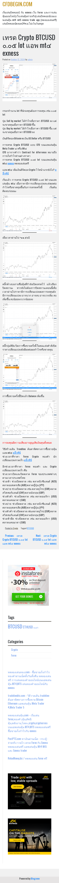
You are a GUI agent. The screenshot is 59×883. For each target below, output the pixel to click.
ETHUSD (28, 627)
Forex (13, 655)
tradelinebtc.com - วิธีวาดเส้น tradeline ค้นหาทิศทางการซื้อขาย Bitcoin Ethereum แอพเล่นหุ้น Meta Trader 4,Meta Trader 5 (28, 701)
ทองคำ (36, 627)
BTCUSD (30, 528)
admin (30, 59)
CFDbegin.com (17, 4)
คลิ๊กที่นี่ (17, 452)
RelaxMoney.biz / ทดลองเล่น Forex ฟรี (27, 758)
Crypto (15, 528)
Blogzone (35, 878)
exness (11, 163)
